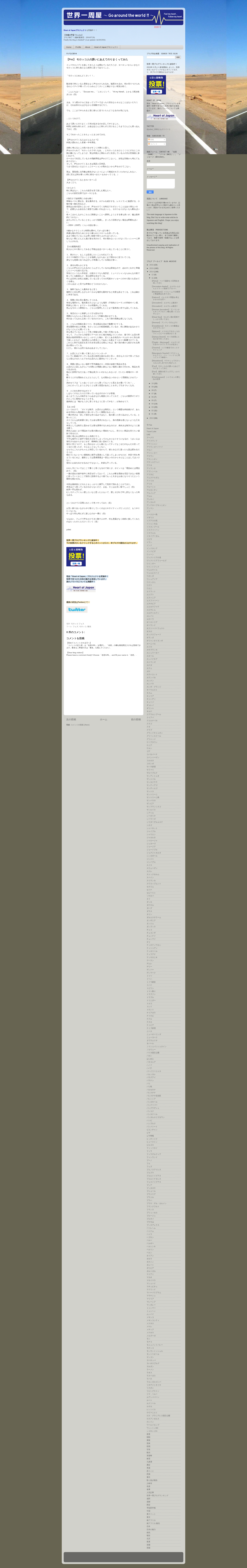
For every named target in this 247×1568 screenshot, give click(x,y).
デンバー (150, 970)
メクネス (150, 1323)
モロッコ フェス (77, 624)
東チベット (151, 1514)
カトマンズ (151, 662)
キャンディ (151, 699)
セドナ (149, 890)
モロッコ (82, 627)
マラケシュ (151, 1296)
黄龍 (148, 1440)
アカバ (149, 450)
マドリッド (151, 1289)
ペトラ (149, 1234)
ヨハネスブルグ (153, 1363)
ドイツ (149, 976)
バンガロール (152, 1102)
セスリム (150, 887)
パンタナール (152, 1114)
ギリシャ (150, 708)
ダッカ (149, 902)
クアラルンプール (154, 714)
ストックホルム (153, 874)
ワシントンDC (152, 1428)
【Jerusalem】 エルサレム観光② (164, 303)
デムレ (149, 964)
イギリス (150, 518)
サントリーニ (152, 794)
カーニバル (151, 644)
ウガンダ (150, 576)
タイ (148, 899)
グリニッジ (151, 739)
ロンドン (150, 1422)
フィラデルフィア (154, 1154)
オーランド (151, 625)
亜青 (148, 1434)
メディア (150, 1330)
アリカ (149, 484)
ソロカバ (150, 896)
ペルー (149, 1240)
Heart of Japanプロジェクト (106, 47)
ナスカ (149, 1022)
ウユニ (149, 588)
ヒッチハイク (152, 1139)
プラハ (149, 1200)
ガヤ (148, 671)
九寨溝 (149, 1462)
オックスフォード (154, 634)
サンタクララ (152, 782)
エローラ (150, 619)
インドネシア (152, 548)
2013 (151, 418)
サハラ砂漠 (151, 767)
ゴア (148, 751)
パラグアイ (151, 1077)
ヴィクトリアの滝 (154, 558)
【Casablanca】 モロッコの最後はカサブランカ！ (165, 327)
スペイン (150, 877)
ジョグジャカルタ (154, 853)
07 (153, 394)
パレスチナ (151, 1093)
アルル (149, 496)
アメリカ (150, 481)
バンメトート (152, 1127)
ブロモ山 (150, 1222)
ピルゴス (150, 1145)
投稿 (152, 140)
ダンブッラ (151, 927)
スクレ (149, 871)
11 (153, 278)
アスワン (150, 456)
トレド (149, 1007)
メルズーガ (151, 1336)
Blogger (173, 1558)
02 (153, 411)
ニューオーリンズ (154, 1034)
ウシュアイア (152, 579)
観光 (89, 627)
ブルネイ (150, 1219)
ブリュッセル (152, 1213)
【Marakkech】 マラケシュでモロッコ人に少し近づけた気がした (165, 362)
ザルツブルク (152, 773)
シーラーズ (151, 819)
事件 (148, 1477)
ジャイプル (151, 831)
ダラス (149, 911)
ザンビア (150, 804)
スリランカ (151, 881)
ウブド (149, 585)
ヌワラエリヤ (152, 1040)
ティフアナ (151, 954)
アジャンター (152, 453)
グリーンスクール (154, 736)
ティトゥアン (152, 948)
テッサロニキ (152, 957)
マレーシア (151, 1302)
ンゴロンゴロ (152, 1431)
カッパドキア (152, 659)
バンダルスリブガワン (156, 1117)
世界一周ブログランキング (157, 1496)
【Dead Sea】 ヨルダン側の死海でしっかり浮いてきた (165, 318)
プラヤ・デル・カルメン (156, 1203)
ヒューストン (152, 1142)
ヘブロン (150, 1237)
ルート (149, 1400)
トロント (150, 1010)
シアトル (150, 813)
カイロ (149, 647)
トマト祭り (151, 991)
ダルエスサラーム (154, 917)
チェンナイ (151, 936)
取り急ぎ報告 (152, 1480)
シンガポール (152, 856)
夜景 (148, 1542)
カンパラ (150, 684)
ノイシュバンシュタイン (156, 1047)
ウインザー (151, 564)
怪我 (148, 1446)
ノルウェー (151, 1050)
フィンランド (152, 1157)
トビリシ (150, 988)
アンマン (150, 508)
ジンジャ (150, 859)
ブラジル (150, 1197)
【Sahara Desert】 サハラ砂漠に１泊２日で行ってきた (165, 338)
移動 (148, 1437)
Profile (78, 47)
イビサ (149, 539)
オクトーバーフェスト (156, 628)
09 (153, 387)
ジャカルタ (151, 837)
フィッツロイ (152, 1148)
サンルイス (151, 810)
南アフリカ (151, 1520)
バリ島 (149, 1087)
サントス (150, 791)
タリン (149, 914)
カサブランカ (152, 650)
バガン (149, 1056)
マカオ (149, 1277)
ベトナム (150, 1231)
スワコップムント (154, 884)
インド (149, 545)
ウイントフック (153, 567)
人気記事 (150, 1492)
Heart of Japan (153, 428)
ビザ (148, 1133)
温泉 (148, 1443)
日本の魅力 (151, 1529)
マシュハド (151, 1283)
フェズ (75, 627)
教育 (148, 1459)
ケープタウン (152, 742)
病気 (148, 1533)
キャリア (150, 696)
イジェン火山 (152, 524)
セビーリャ (151, 893)
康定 (148, 1465)
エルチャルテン (153, 613)
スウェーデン (152, 868)
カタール (150, 656)
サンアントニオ (153, 776)
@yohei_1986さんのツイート (159, 129)
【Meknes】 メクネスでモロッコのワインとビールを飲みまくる (165, 332)
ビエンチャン (152, 1130)
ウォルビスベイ (153, 573)
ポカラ (149, 1259)
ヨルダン (150, 1366)
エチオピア (151, 604)
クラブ (149, 730)
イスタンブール (153, 527)
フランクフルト (153, 1206)
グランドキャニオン (155, 733)
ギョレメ (150, 705)
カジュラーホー (153, 653)
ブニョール (151, 1191)
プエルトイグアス (154, 1176)
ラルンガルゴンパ (154, 1382)
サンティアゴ (152, 785)
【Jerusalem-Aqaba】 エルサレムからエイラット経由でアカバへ (165, 287)
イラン (149, 542)
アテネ (149, 465)
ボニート (150, 1265)
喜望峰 (149, 1456)
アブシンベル (152, 471)
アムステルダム (153, 478)
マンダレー (151, 1305)
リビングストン (153, 1391)
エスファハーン (153, 601)
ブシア (149, 1185)
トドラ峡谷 (151, 982)
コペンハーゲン (153, 757)
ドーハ (149, 979)
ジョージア (151, 847)
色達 (148, 1486)
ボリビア (150, 1268)
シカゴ (149, 825)
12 (153, 275)
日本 (148, 1526)
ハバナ (149, 1068)
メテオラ (150, 1333)
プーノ (149, 1160)
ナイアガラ (151, 1013)
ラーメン (150, 1370)
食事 (148, 1489)
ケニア (149, 745)
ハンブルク (151, 1123)
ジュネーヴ (151, 844)
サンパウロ (151, 800)
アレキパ (150, 499)
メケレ (149, 1326)
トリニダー (151, 1000)
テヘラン (150, 960)
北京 (148, 1539)
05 (153, 400)
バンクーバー (152, 1105)
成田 (148, 1499)
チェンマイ (151, 939)
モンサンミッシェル (155, 1351)
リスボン (150, 1388)
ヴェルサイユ (152, 570)
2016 (151, 265)
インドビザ (151, 551)
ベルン (149, 1253)
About (87, 47)
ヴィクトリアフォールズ (156, 561)
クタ (148, 727)
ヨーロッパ (151, 1360)
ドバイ (149, 985)
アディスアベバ (153, 462)
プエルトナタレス (154, 1179)
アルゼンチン (152, 490)
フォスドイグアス (154, 1182)
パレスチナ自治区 (154, 1096)
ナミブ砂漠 (151, 1028)
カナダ (149, 665)
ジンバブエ (151, 862)
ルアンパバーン (153, 1397)
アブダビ (150, 475)
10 (153, 383)
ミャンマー (151, 1308)
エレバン (150, 616)
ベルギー (150, 1243)
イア (148, 511)
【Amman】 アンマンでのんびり (164, 323)
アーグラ (150, 438)
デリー (149, 967)
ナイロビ (150, 1016)
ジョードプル (152, 850)
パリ (148, 1084)
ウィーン (150, 554)
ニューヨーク (152, 1037)
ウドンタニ (151, 582)
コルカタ (150, 761)
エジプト (150, 595)
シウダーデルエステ (155, 822)
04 (153, 404)
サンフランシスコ (154, 807)
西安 (148, 1505)
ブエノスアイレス (154, 1170)
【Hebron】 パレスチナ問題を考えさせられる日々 (165, 298)
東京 (148, 1517)
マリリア (150, 1299)
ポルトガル (151, 1271)
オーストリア (152, 622)
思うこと (150, 1471)
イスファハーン (153, 530)
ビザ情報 (150, 1136)
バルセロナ (151, 1090)
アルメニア (151, 493)
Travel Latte (151, 431)
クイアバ (150, 717)
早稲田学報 (151, 1508)
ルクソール (151, 1403)
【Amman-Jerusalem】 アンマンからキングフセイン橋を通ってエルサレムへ (165, 312)
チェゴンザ (151, 933)
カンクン (150, 681)
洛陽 (148, 1545)
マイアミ (150, 1274)
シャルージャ (152, 841)
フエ (148, 1163)
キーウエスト (152, 690)
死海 (148, 1474)
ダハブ (149, 908)
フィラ (149, 1151)
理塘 (148, 1548)
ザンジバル (151, 779)
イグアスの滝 (152, 521)
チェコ (149, 930)
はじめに (150, 1059)
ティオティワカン (154, 945)
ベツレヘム (151, 1228)
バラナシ (150, 1080)
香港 (148, 1468)
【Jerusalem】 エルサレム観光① (164, 306)
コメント (153, 144)
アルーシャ (151, 487)
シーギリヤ (151, 816)
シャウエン (151, 834)
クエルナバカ (152, 721)
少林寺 (149, 1483)
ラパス (149, 1379)
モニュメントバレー (155, 1345)
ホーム (103, 719)
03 (153, 407)
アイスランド (152, 441)
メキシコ (150, 1317)
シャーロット (152, 828)
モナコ (149, 1342)
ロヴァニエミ (152, 1413)
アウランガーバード (155, 447)
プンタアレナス (153, 1225)
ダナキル (150, 905)
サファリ (150, 770)
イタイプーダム (153, 536)
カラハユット (152, 674)
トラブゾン (151, 994)
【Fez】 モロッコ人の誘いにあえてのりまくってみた (165, 367)
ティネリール (152, 951)
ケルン (149, 748)
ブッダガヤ (151, 1188)
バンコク (150, 1111)
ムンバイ (150, 1314)
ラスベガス (151, 1376)
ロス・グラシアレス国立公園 (158, 1416)
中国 (148, 1511)
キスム (149, 693)
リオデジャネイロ (154, 1385)
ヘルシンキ (151, 1246)
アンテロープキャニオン (156, 505)
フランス (150, 1210)
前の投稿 (136, 719)
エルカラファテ (153, 607)
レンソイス (151, 1409)
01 (153, 414)
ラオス (149, 1373)
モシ (148, 1339)
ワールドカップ (153, 1425)
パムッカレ (151, 1074)
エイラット (151, 591)
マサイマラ (151, 1280)
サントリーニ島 (153, 797)
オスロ (149, 631)
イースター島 (152, 514)
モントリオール (153, 1354)
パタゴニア (151, 1062)
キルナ (149, 711)
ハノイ (149, 1065)
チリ (148, 942)
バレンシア (151, 1099)
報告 (148, 1536)
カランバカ (151, 678)
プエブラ (150, 1173)
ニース (149, 1031)
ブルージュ (151, 1216)
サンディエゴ (152, 788)
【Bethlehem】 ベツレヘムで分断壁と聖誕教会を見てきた (165, 293)
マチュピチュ (152, 1287)
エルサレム (151, 610)
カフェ (149, 668)
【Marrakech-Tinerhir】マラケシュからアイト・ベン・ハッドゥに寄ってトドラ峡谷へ (165, 355)
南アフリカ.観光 (153, 1523)
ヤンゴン (150, 1357)
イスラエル (151, 533)
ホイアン (150, 1256)
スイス (149, 865)
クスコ (149, 724)
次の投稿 (71, 719)
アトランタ (151, 468)
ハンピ (149, 1120)
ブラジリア (151, 1194)
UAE (148, 435)
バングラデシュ (153, 1108)
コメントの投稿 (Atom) (80, 725)
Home (68, 47)
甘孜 (148, 1449)
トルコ (149, 1003)
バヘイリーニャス (154, 1071)
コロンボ (150, 764)
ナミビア (150, 1025)
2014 (151, 272)
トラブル (150, 997)
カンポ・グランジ (154, 687)
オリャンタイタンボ (155, 641)
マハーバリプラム (154, 1293)
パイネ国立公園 (153, 1053)
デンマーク (151, 973)
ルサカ (149, 1406)
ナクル (149, 1019)
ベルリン (150, 1250)
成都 (148, 1502)
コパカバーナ (152, 754)
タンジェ (150, 924)
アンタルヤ (151, 502)
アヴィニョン (152, 444)
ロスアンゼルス (153, 1419)
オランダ (150, 638)
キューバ (150, 702)
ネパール (150, 1043)
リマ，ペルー (152, 1394)
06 (153, 397)
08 (153, 390)
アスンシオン (152, 459)
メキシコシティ (153, 1320)
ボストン (150, 1262)
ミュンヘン (151, 1311)
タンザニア (151, 920)
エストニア (151, 598)
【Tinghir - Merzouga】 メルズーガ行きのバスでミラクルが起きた (165, 343)
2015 (151, 268)
